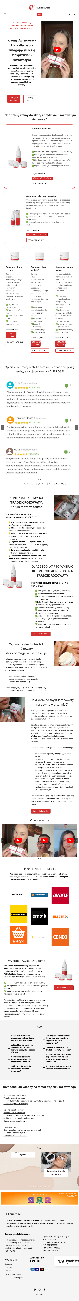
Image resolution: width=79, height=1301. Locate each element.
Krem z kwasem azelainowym (15, 1121)
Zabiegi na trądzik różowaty (15, 1136)
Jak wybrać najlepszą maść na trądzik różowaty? (23, 1115)
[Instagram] (39, 1290)
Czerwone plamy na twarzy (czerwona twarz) (22, 1130)
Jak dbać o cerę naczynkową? (15, 1133)
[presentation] (56, 1162)
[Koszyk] (75, 14)
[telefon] (69, 14)
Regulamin (9, 1264)
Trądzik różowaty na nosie (14, 1098)
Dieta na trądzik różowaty (14, 1113)
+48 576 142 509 (20, 1245)
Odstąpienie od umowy (11, 1269)
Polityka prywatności (13, 1274)
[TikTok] (44, 1290)
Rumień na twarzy (10, 1127)
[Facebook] (35, 1290)
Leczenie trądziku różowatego (15, 1104)
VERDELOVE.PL (20, 971)
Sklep (39, 14)
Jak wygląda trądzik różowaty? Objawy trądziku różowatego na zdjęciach (33, 1101)
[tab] (38, 479)
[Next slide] (76, 427)
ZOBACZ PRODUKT (41, 184)
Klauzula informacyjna (14, 1278)
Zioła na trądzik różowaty (13, 1110)
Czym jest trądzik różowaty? (15, 1095)
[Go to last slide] (2, 427)
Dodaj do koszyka (42, 178)
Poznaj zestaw (30, 99)
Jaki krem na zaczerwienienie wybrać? (19, 1118)
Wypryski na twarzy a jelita (23, 1153)
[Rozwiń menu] (5, 14)
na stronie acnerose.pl (51, 874)
